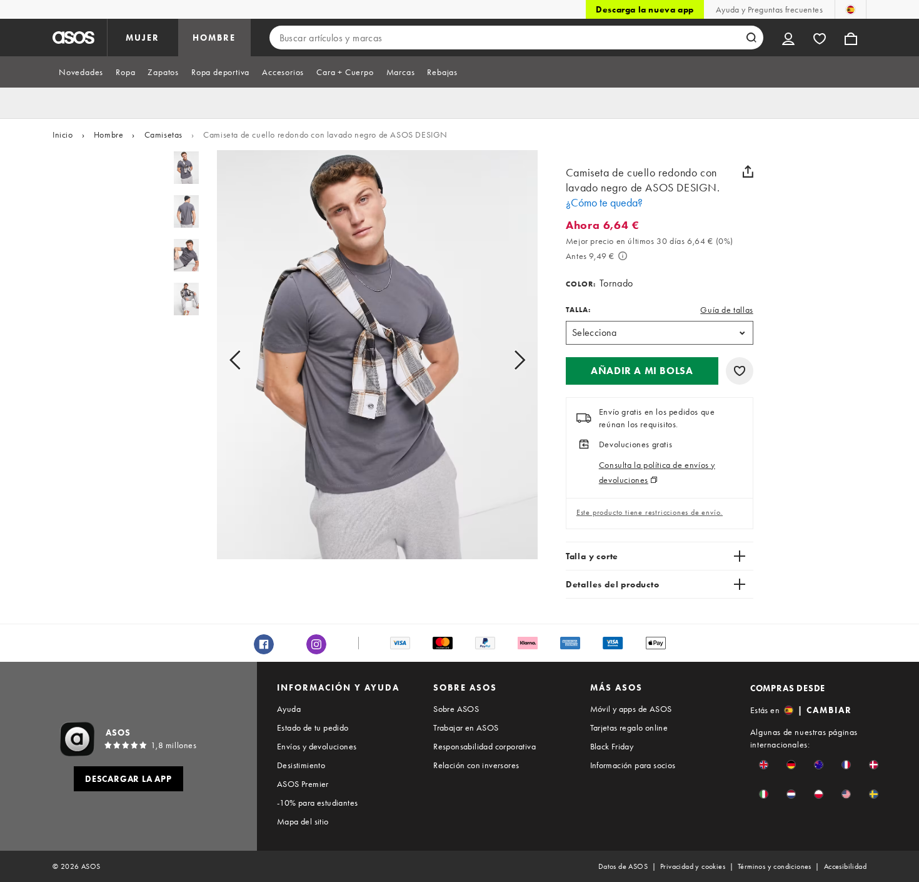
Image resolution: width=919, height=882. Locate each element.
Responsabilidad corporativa (484, 746)
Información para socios (633, 765)
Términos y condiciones (774, 866)
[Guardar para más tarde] (739, 371)
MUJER (142, 37)
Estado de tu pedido (313, 727)
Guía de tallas (726, 309)
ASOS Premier (303, 783)
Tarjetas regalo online (629, 727)
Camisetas (163, 134)
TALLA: (578, 310)
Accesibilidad (845, 866)
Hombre (109, 134)
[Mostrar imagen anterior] (249, 359)
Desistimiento (301, 765)
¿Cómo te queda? (604, 202)
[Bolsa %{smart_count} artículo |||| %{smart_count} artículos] (850, 37)
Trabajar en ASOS (465, 727)
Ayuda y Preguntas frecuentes (769, 9)
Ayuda (289, 708)
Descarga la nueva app (645, 9)
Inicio (63, 134)
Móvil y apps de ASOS (631, 708)
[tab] (81, 72)
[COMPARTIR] (748, 171)
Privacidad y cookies (692, 866)
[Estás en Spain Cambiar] (850, 9)
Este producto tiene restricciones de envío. (649, 512)
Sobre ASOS (456, 708)
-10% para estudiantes (317, 802)
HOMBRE (214, 37)
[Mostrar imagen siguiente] (505, 359)
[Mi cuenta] (788, 37)
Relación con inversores (476, 765)
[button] (642, 371)
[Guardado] (819, 37)
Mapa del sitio (303, 821)
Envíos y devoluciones (316, 746)
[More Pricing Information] (623, 256)
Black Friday (612, 746)
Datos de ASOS (623, 866)
